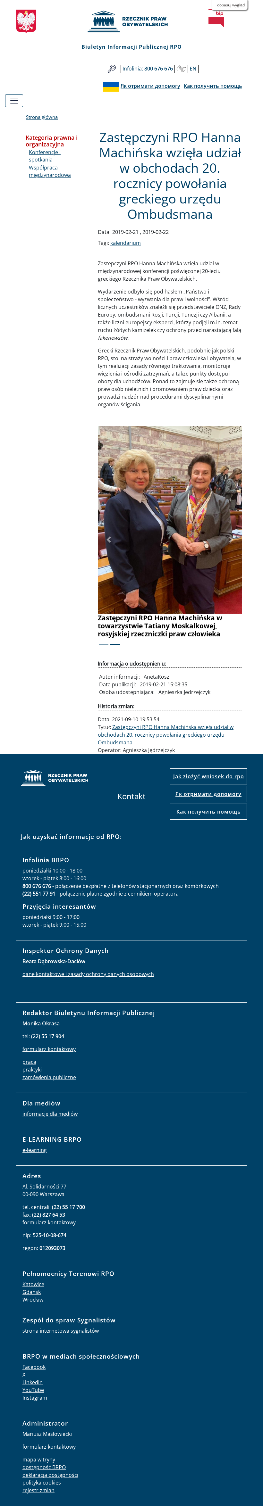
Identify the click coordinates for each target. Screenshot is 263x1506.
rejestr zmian (38, 1490)
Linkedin (32, 1382)
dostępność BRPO (44, 1467)
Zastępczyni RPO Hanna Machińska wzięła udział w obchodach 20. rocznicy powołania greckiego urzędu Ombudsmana (165, 735)
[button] (109, 539)
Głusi (181, 69)
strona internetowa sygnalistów (60, 1330)
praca (29, 1061)
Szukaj (112, 69)
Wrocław (32, 1299)
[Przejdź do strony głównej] (131, 21)
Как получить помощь (208, 811)
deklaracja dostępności (50, 1474)
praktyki (32, 1069)
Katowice (33, 1284)
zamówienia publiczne (49, 1077)
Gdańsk (31, 1291)
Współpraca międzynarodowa (50, 171)
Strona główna (42, 117)
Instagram (34, 1397)
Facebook (34, 1366)
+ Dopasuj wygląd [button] (229, 5)
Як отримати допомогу (208, 794)
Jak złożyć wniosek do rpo (208, 776)
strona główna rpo (54, 779)
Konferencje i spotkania (45, 156)
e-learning (34, 1150)
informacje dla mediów (50, 1113)
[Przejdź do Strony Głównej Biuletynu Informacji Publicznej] (216, 18)
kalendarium (125, 242)
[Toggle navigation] (14, 100)
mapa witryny (38, 1459)
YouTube (33, 1390)
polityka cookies (41, 1482)
